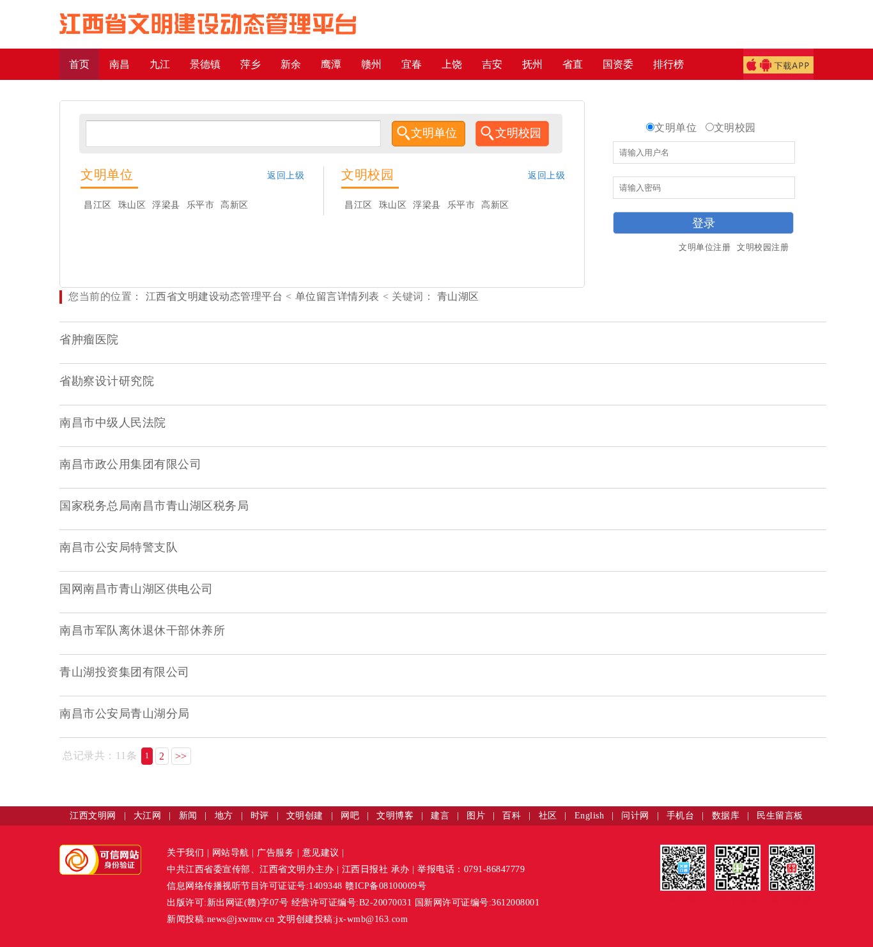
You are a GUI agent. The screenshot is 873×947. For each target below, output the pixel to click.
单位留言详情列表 (337, 296)
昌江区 (98, 205)
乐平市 (201, 205)
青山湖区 (456, 296)
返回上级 (285, 175)
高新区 (234, 205)
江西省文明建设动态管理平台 (214, 296)
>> (181, 756)
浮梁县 (166, 205)
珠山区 (132, 205)
